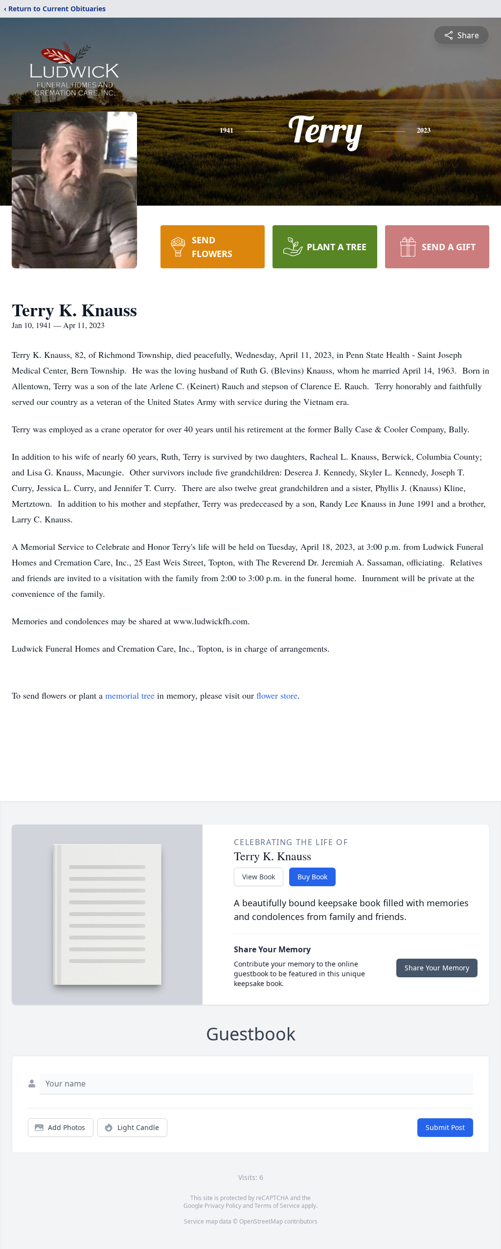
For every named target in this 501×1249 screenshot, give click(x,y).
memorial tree (130, 695)
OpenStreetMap (261, 1221)
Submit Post (445, 1127)
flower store (276, 695)
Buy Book (312, 876)
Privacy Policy (223, 1206)
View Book (258, 876)
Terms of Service (277, 1206)
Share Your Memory (437, 967)
